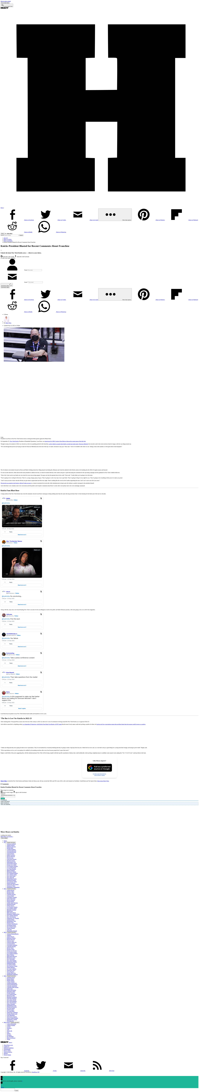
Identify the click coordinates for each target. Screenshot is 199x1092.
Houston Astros (10, 949)
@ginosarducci (10, 593)
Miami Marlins (10, 955)
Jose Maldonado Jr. (11, 633)
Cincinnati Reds (11, 943)
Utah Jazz (9, 929)
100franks (9, 614)
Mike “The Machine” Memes (14, 541)
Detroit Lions (10, 858)
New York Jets (10, 877)
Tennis (8, 1039)
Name (25, 270)
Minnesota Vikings (11, 872)
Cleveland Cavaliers (12, 897)
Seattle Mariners (11, 967)
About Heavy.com (8, 1045)
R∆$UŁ (8, 498)
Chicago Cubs (10, 941)
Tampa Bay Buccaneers (13, 884)
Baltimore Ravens (11, 846)
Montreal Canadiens (12, 997)
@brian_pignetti (10, 674)
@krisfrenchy (10, 616)
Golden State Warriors (12, 903)
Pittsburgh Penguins (12, 1007)
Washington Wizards (12, 931)
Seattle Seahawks (11, 883)
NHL (5, 976)
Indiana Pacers (10, 905)
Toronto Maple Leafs (12, 1014)
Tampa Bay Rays (11, 970)
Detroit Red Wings (11, 990)
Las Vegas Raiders (11, 869)
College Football (11, 1025)
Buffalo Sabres (10, 980)
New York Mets (11, 959)
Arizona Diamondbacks (13, 934)
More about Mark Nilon (103, 781)
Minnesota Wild (11, 995)
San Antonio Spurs (11, 926)
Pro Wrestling (10, 1036)
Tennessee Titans (11, 886)
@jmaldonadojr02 (11, 635)
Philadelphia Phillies (12, 962)
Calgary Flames (11, 981)
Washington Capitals (12, 1019)
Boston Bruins (10, 979)
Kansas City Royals (12, 950)
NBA (5, 888)
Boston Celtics (10, 891)
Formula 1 (9, 1028)
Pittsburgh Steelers (11, 880)
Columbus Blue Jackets (12, 987)
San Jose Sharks (11, 1008)
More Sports (7, 1022)
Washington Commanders (13, 887)
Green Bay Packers (11, 859)
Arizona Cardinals (11, 844)
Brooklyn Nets (10, 893)
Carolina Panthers (11, 849)
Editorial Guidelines (9, 1048)
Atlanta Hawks (10, 890)
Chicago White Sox (11, 942)
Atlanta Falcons (11, 845)
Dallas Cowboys (11, 855)
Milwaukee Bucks (11, 912)
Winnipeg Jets (10, 1021)
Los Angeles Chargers (12, 866)
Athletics (9, 935)
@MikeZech (9, 543)
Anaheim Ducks (11, 977)
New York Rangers (11, 1002)
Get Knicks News (5, 287)
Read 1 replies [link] (22, 708)
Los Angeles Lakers (12, 908)
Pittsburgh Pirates (11, 963)
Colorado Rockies (11, 946)
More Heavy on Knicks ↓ (7, 836)
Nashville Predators (11, 998)
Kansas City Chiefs (11, 865)
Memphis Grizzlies (11, 910)
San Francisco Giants (12, 966)
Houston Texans (11, 860)
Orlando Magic (10, 919)
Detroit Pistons (10, 901)
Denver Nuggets (11, 900)
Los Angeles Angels (12, 952)
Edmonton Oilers (11, 991)
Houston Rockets (11, 904)
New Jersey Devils (11, 1000)
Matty (8, 692)
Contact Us (6, 1046)
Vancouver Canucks (12, 1016)
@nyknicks (6, 503)
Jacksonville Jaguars (12, 863)
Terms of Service (8, 1052)
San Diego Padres (11, 964)
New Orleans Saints (12, 874)
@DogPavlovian (10, 654)
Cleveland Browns (11, 852)
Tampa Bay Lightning (12, 1012)
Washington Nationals (12, 974)
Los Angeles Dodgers (12, 953)
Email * (26, 282)
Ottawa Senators (11, 1004)
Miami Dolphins (11, 870)
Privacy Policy (7, 1050)
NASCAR (9, 1031)
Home (5, 841)
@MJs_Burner (10, 693)
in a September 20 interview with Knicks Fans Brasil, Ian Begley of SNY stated (42, 724)
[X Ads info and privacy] (41, 528)
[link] (41, 498)
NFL (5, 842)
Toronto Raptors (11, 928)
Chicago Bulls (10, 896)
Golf (8, 1029)
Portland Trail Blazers (12, 924)
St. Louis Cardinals (11, 969)
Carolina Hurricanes (12, 983)
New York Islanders (12, 1001)
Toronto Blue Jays (11, 973)
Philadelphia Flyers (11, 1005)
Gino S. (8, 591)
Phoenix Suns (10, 922)
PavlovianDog (10, 653)
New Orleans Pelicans (12, 915)
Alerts (2, 233)
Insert (16, 1090)
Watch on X (37, 507)
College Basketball (11, 1024)
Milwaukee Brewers (12, 956)
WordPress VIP (35, 1072)
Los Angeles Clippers (12, 907)
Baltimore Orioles (11, 938)
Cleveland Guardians (12, 945)
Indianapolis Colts (11, 862)
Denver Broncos (11, 856)
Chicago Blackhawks (12, 984)
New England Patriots (12, 873)
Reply (10, 531)
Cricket (8, 1026)
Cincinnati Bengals (11, 851)
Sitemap (6, 1053)
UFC (8, 1032)
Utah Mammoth (11, 1015)
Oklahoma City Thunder (13, 918)
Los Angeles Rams (11, 867)
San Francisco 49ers (12, 881)
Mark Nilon (8, 323)
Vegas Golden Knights (12, 1018)
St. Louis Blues (10, 1011)
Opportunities (7, 1049)
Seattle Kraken (10, 1009)
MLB (5, 932)
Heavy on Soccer (11, 1038)
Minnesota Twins (11, 957)
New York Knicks (14, 441)
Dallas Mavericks (11, 898)
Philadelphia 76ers (11, 921)
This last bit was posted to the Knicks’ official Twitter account (16, 483)
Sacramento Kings (11, 925)
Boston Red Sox (11, 939)
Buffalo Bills (10, 848)
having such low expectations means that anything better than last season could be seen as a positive (121, 724)
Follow (15, 500)
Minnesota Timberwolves (13, 914)
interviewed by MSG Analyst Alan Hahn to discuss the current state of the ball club (65, 441)
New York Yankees (11, 960)
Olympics (9, 1035)
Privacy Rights (7, 1055)
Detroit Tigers (10, 948)
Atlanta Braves (10, 936)
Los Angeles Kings (11, 994)
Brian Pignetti (10, 672)
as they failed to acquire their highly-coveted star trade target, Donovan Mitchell (68, 444)
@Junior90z (9, 500)
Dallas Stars (10, 988)
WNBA (9, 1033)
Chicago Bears (10, 853)
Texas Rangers (10, 971)
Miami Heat (10, 911)
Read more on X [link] (22, 534)
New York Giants (11, 876)
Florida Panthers (11, 993)
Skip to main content (6, 1)
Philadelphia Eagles (11, 879)
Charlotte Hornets (11, 894)
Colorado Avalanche (12, 986)
